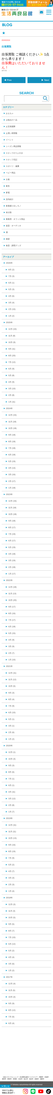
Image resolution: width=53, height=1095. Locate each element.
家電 (8, 192)
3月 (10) (11, 388)
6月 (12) (11, 944)
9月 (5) (11, 924)
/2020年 (9, 746)
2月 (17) (11, 481)
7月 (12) (11, 362)
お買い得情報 (11, 133)
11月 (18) (12, 422)
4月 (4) (11, 957)
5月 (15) (11, 633)
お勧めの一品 (11, 120)
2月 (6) (11, 732)
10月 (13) (12, 838)
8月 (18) (11, 441)
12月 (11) (12, 673)
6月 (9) (11, 369)
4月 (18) (11, 554)
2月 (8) (11, 395)
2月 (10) (11, 309)
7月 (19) (11, 534)
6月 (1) (11, 283)
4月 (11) (11, 792)
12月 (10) (12, 329)
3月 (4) (11, 302)
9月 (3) (11, 693)
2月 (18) (11, 567)
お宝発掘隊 (10, 126)
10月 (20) (12, 600)
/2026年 (9, 263)
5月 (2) (11, 865)
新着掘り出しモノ (13, 206)
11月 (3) (11, 911)
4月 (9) (11, 382)
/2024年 (9, 408)
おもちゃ (9, 113)
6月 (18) (11, 455)
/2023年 (9, 494)
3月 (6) (11, 964)
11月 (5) (11, 990)
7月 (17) (11, 620)
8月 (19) (11, 851)
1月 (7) (11, 812)
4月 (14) (11, 468)
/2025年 (9, 322)
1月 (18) (11, 488)
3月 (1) (11, 726)
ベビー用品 (10, 173)
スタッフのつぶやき (14, 153)
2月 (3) (11, 884)
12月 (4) (11, 984)
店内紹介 (9, 199)
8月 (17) (11, 527)
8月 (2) (11, 270)
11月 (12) (12, 679)
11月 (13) (12, 593)
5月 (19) (11, 461)
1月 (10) (11, 660)
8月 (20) (11, 355)
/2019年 (9, 818)
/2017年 (9, 977)
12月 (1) (11, 752)
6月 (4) (11, 1023)
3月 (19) (11, 560)
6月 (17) (11, 540)
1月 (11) (11, 402)
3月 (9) (11, 646)
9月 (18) (11, 435)
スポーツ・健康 (12, 166)
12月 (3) (11, 904)
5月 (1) (11, 719)
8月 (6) (11, 772)
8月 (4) (11, 699)
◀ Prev (8, 80)
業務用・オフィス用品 (15, 219)
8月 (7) (11, 931)
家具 (8, 186)
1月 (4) (11, 891)
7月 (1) (11, 779)
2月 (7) (11, 653)
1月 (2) (11, 316)
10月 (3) (11, 759)
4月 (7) (11, 871)
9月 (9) (11, 1003)
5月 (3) (11, 289)
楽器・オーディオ (13, 226)
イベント (9, 140)
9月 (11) (11, 349)
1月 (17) (11, 574)
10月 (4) (11, 997)
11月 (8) (11, 336)
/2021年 (9, 666)
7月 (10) (11, 937)
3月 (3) (11, 878)
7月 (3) (11, 276)
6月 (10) (11, 712)
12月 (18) (12, 587)
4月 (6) (11, 296)
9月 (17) (11, 607)
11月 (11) (12, 831)
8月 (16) (11, 613)
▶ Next (45, 80)
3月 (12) (11, 798)
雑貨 (8, 239)
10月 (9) (11, 342)
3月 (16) (11, 474)
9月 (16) (11, 845)
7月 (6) (11, 1017)
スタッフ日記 (11, 159)
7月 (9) (11, 706)
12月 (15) (12, 415)
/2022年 (9, 580)
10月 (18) (12, 428)
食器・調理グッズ (13, 245)
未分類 (9, 212)
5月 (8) (11, 375)
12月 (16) (12, 501)
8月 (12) (11, 1010)
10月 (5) (11, 686)
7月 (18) (11, 448)
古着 (8, 179)
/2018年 (9, 898)
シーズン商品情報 (13, 146)
